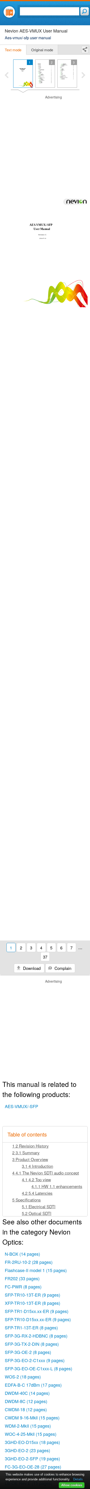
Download (31, 968)
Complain (62, 968)
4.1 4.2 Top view (36, 1179)
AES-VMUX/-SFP (21, 1106)
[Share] (85, 49)
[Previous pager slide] (6, 75)
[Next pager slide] (83, 75)
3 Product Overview (30, 1159)
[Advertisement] (45, 140)
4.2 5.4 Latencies (37, 1193)
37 (45, 957)
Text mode (13, 49)
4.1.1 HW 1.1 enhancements (56, 1186)
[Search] (84, 11)
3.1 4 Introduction (37, 1166)
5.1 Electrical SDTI (38, 1206)
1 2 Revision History (30, 1146)
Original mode (42, 49)
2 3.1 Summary (26, 1152)
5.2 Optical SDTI (36, 1213)
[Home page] (9, 12)
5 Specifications (26, 1200)
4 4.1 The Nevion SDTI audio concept (45, 1173)
